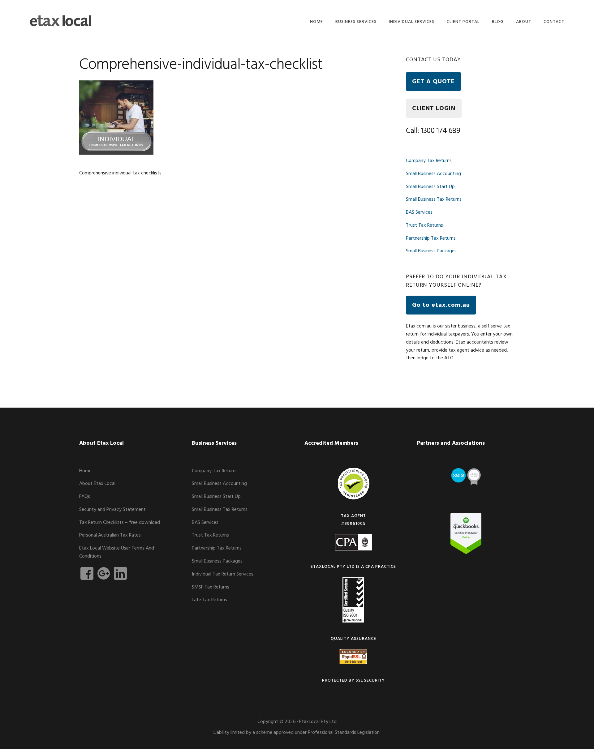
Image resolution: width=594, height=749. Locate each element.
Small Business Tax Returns (434, 199)
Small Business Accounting (433, 174)
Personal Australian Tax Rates (110, 535)
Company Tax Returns (429, 161)
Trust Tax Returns (424, 225)
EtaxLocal (61, 20)
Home (85, 471)
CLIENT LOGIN (433, 108)
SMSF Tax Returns (210, 587)
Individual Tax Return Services (222, 574)
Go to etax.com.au (441, 305)
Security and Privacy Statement (112, 510)
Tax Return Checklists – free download (119, 523)
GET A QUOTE (433, 82)
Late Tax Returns (209, 600)
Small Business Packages (431, 251)
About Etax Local (97, 484)
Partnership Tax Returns (431, 238)
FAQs (84, 497)
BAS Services (419, 212)
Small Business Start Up (430, 187)
